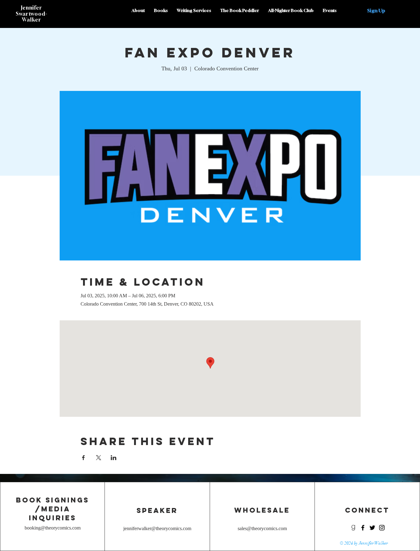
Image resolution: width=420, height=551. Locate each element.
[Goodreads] (353, 527)
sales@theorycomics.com (262, 528)
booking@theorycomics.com (53, 527)
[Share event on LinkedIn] (114, 457)
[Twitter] (372, 527)
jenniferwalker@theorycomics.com (157, 528)
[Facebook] (363, 527)
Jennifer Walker (373, 543)
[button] (376, 10)
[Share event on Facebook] (83, 457)
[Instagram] (382, 527)
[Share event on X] (98, 457)
